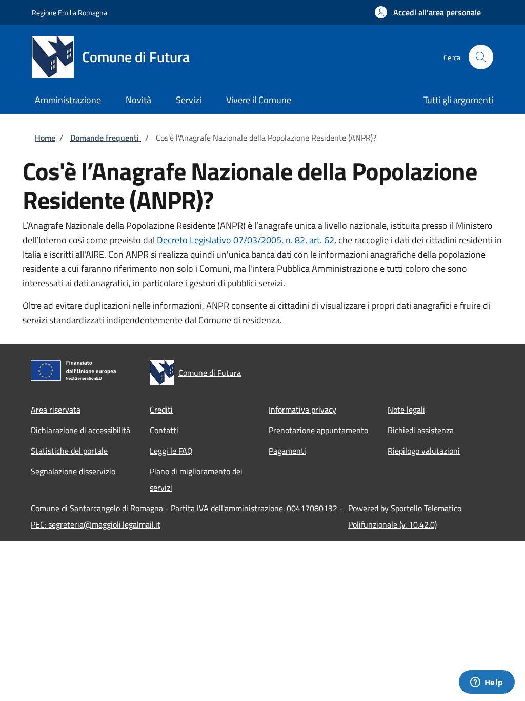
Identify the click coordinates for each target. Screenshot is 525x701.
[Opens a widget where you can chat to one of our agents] (486, 683)
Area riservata (55, 409)
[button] (427, 12)
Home (45, 137)
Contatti (164, 430)
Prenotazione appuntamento (318, 430)
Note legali (406, 409)
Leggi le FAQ (171, 450)
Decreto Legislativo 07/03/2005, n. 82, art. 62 (245, 240)
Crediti (161, 409)
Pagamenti (287, 450)
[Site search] (481, 57)
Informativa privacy (302, 409)
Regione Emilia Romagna (69, 12)
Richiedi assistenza (421, 430)
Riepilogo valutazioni (424, 450)
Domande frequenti (105, 137)
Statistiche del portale (69, 450)
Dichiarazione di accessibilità (80, 430)
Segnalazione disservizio (73, 471)
